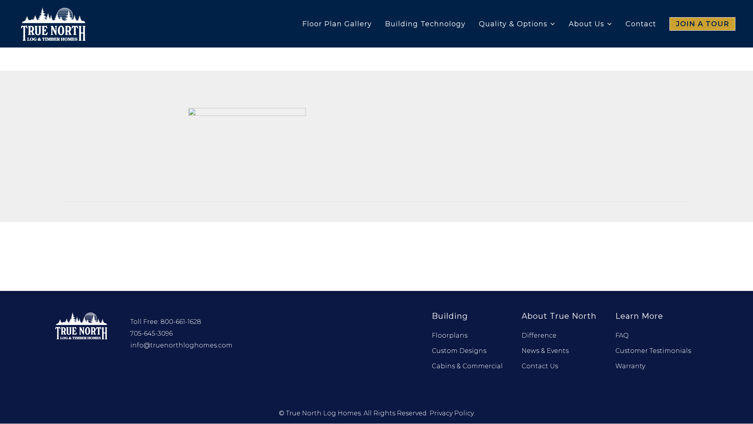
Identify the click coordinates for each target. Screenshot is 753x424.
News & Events (545, 351)
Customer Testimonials (653, 351)
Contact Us (540, 366)
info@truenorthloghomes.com (181, 345)
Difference (539, 335)
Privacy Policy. (452, 413)
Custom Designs (459, 351)
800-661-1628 (180, 321)
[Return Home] (82, 325)
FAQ (622, 335)
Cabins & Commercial (467, 366)
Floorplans (449, 335)
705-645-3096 (151, 333)
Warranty (630, 366)
